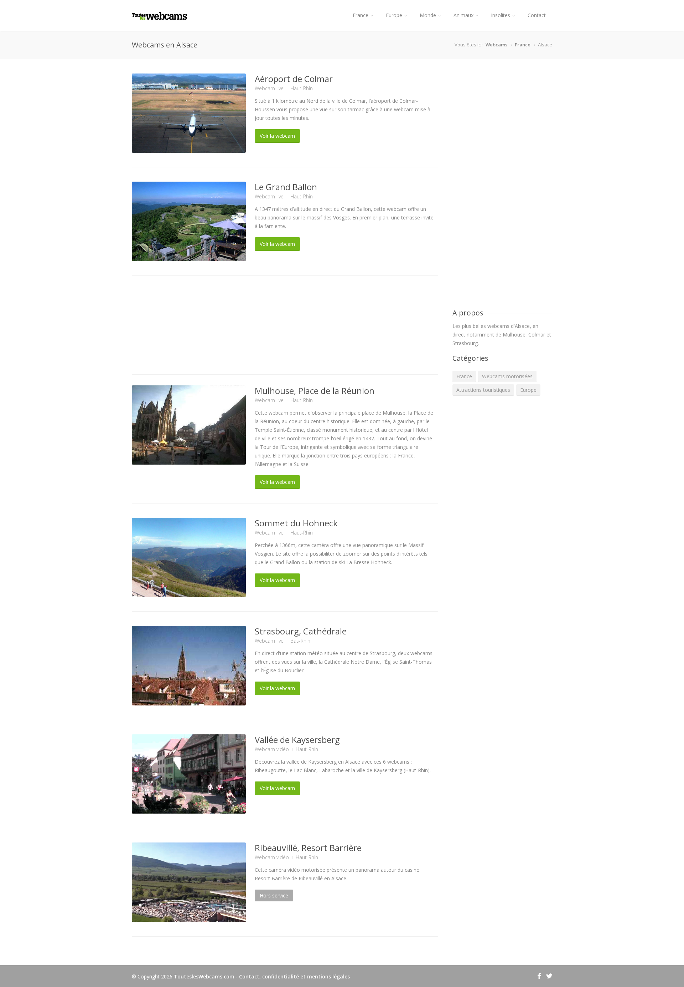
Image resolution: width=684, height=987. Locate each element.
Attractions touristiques (483, 389)
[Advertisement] (285, 326)
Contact (537, 15)
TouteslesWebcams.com (204, 976)
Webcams (496, 44)
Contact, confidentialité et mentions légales (294, 976)
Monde (428, 15)
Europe (394, 15)
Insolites (500, 15)
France (360, 15)
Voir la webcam (277, 135)
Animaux (463, 15)
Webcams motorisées (507, 376)
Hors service (274, 895)
